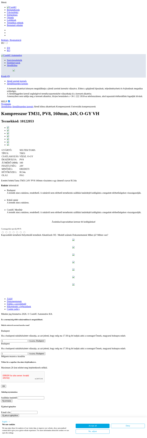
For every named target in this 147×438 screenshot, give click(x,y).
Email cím (5, 412)
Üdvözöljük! (12, 12)
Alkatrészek (47, 235)
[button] (6, 421)
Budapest (36, 341)
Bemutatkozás (13, 10)
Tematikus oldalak (15, 22)
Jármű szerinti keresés (17, 81)
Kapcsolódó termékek (11, 235)
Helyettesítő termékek (31, 235)
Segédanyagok (13, 63)
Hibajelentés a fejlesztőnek (19, 306)
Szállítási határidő (9, 397)
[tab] (3, 232)
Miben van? (102, 235)
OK (3, 386)
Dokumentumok (79, 235)
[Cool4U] (12, 7)
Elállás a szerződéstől (16, 304)
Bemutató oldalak (15, 25)
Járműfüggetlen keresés (17, 83)
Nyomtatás (6, 104)
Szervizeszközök (14, 60)
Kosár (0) (5, 76)
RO (8, 50)
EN (8, 48)
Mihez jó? (92, 235)
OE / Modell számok (62, 235)
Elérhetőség (12, 15)
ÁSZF (10, 299)
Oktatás (10, 17)
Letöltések (11, 20)
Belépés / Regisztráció (11, 40)
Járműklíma (12, 65)
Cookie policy (13, 309)
